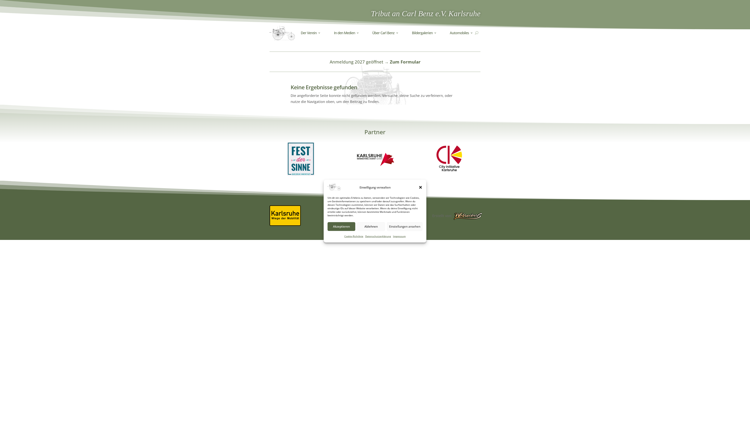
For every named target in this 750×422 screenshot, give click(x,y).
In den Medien (344, 32)
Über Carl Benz (383, 32)
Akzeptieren (341, 226)
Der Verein (309, 32)
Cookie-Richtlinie (353, 236)
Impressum (399, 236)
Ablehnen (371, 226)
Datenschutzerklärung (378, 236)
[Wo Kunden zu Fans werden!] (467, 216)
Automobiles (459, 32)
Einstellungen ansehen (404, 226)
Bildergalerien (422, 32)
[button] (420, 187)
